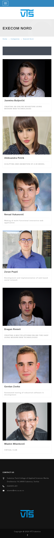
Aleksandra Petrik (14, 158)
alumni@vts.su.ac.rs (15, 490)
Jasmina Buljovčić (14, 100)
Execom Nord (11, 51)
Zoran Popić (11, 272)
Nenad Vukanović (14, 214)
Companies (15, 39)
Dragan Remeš (12, 329)
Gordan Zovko (12, 386)
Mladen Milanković (14, 444)
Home (5, 39)
